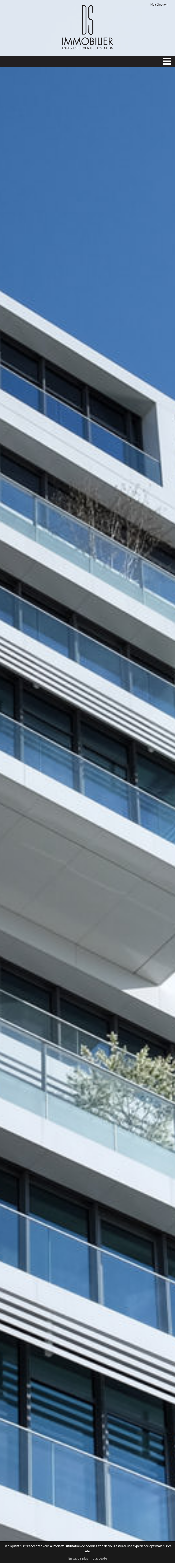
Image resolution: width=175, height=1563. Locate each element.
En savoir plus (78, 1558)
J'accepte (100, 1558)
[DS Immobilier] (87, 49)
